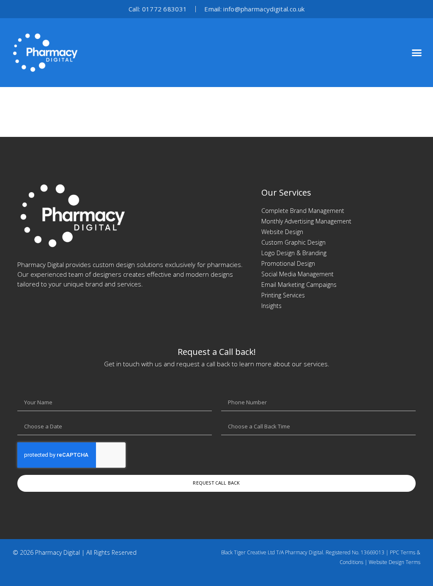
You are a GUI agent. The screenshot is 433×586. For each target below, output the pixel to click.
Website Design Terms (394, 562)
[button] (416, 53)
